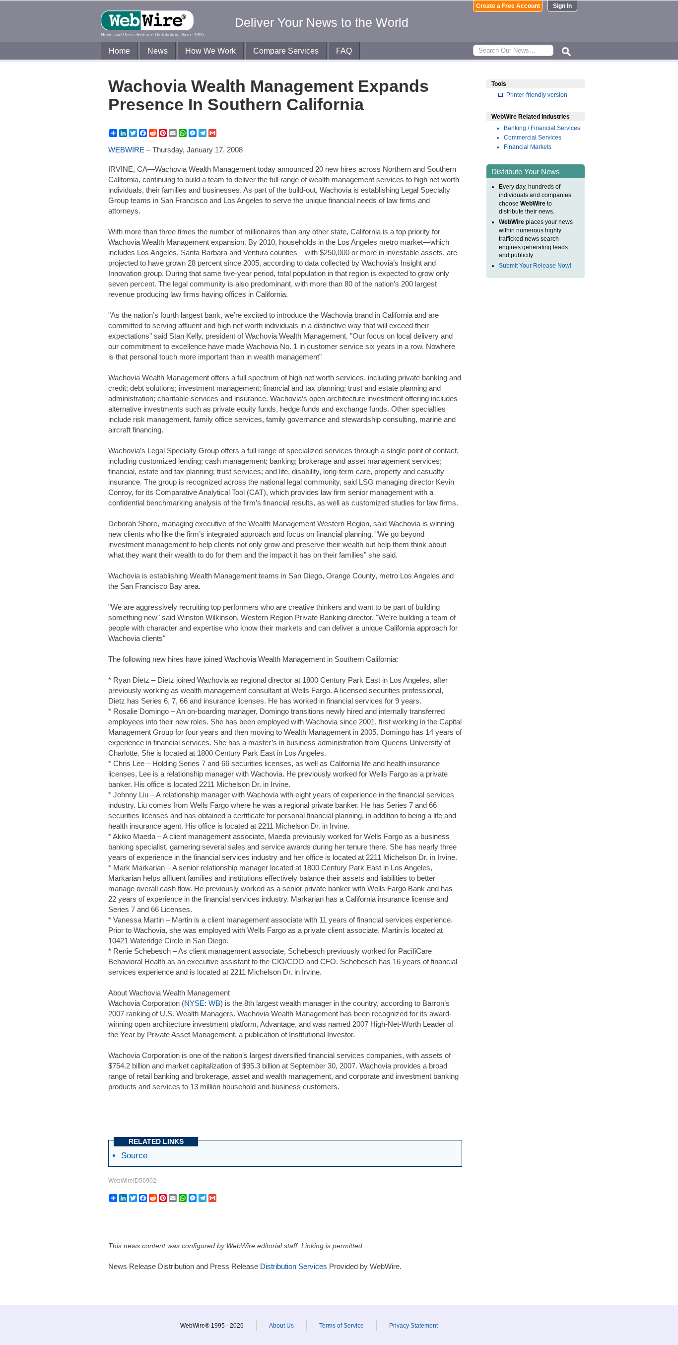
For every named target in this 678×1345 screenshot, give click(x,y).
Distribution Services (293, 1266)
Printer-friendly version (536, 94)
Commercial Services (532, 137)
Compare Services (286, 51)
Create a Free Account (508, 5)
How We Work (210, 51)
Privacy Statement (413, 1325)
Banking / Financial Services (542, 128)
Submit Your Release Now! (535, 265)
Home (119, 51)
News (157, 51)
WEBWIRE (126, 149)
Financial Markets (527, 146)
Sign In (562, 5)
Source (134, 1155)
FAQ (344, 51)
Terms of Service (341, 1325)
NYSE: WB (202, 1003)
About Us (281, 1325)
